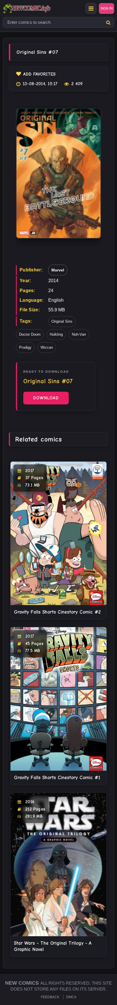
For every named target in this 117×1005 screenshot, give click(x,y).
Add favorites (39, 74)
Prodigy (25, 347)
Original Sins (61, 321)
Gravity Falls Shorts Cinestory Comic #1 (57, 777)
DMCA (71, 997)
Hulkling (56, 334)
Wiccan (47, 347)
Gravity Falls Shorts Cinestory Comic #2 (57, 612)
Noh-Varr (79, 334)
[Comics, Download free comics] (37, 8)
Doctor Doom (30, 334)
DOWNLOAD (46, 397)
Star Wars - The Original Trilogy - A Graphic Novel (52, 946)
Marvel (57, 270)
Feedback (50, 997)
